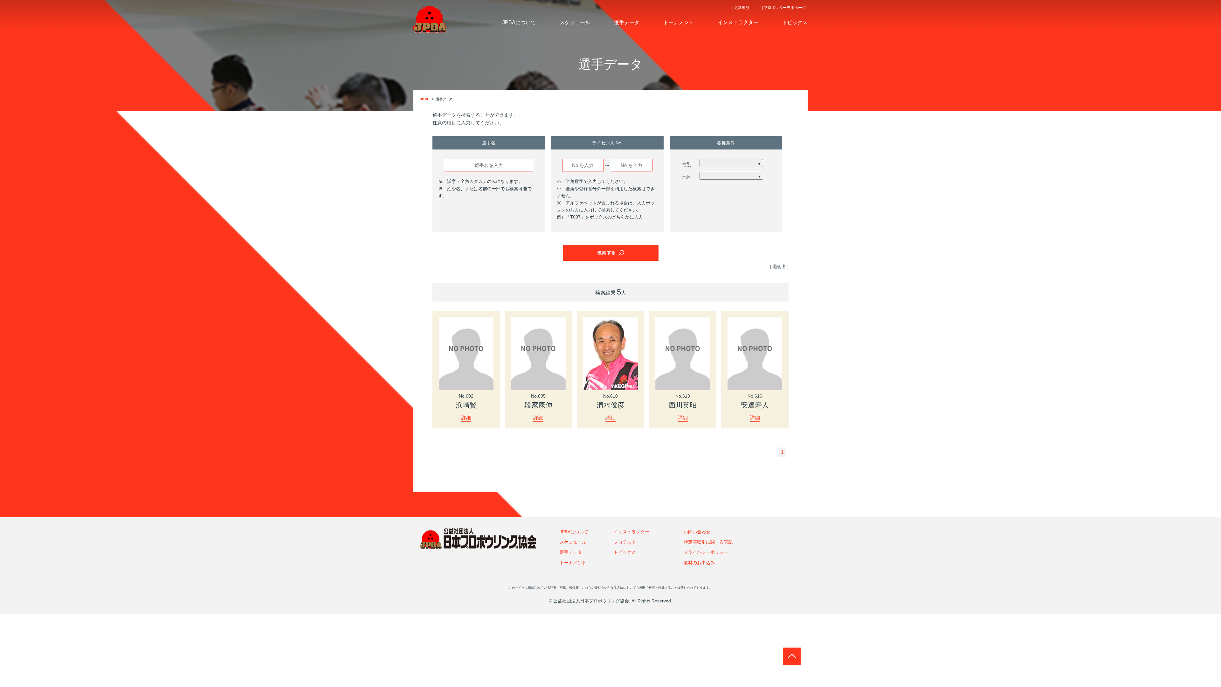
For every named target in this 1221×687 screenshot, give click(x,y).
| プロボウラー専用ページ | (785, 7)
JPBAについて (574, 531)
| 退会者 (778, 266)
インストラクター (631, 531)
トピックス (625, 552)
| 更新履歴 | (741, 7)
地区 (687, 177)
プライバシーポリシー (706, 552)
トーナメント (573, 562)
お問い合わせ (697, 531)
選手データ (571, 552)
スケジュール (573, 542)
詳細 (466, 417)
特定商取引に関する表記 (708, 542)
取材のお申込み (699, 562)
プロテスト (625, 542)
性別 (687, 164)
